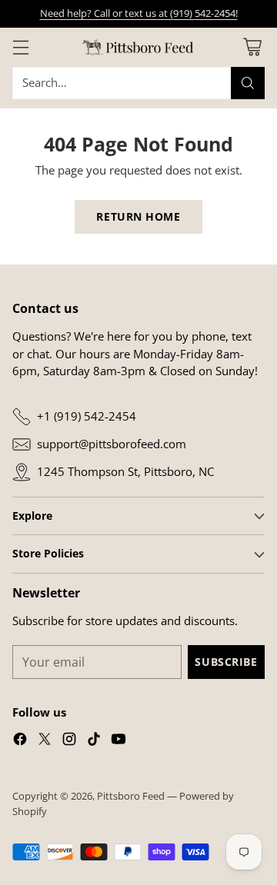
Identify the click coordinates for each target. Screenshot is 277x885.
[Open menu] (20, 47)
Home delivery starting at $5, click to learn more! (138, 13)
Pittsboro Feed (131, 796)
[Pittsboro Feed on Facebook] (20, 741)
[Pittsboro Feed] (138, 47)
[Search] (248, 83)
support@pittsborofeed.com (111, 443)
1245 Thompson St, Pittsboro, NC (125, 471)
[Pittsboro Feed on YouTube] (118, 741)
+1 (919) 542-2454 (86, 416)
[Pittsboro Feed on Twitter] (44, 741)
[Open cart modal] (252, 47)
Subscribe (226, 661)
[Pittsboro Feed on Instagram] (69, 741)
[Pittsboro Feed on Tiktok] (94, 741)
